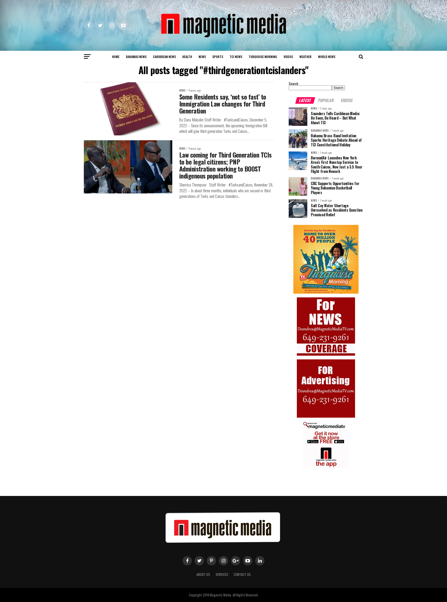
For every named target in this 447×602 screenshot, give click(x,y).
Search (293, 83)
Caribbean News (164, 56)
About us (203, 574)
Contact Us (242, 574)
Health (187, 56)
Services (222, 574)
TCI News (236, 56)
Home (115, 56)
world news (326, 56)
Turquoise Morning (263, 56)
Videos (288, 56)
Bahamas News (136, 56)
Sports (217, 56)
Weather (305, 56)
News (202, 56)
